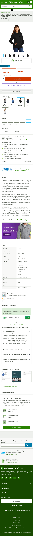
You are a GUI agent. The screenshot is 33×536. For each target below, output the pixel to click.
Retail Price (20, 70)
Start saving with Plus (11, 454)
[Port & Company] (7, 169)
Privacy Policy (20, 324)
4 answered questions (14, 20)
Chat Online (9, 510)
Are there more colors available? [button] (12, 349)
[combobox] (16, 6)
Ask (28, 317)
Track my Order (17, 505)
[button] (5, 55)
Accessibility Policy (16, 525)
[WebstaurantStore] (16, 468)
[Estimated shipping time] (26, 139)
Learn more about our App (12, 462)
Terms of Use (12, 324)
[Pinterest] (18, 478)
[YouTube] (6, 478)
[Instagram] (2, 478)
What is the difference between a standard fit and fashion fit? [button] (15, 360)
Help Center (16, 501)
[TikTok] (14, 478)
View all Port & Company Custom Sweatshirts (22, 169)
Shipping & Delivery (23, 510)
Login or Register (16, 427)
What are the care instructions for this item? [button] (15, 354)
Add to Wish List (16, 91)
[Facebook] (10, 478)
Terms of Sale (16, 517)
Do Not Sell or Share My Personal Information (16, 527)
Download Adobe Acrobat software (9, 386)
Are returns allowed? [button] (9, 331)
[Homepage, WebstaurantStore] (16, 2)
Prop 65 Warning (22, 220)
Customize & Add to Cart (18, 85)
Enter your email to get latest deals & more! (14, 441)
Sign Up (28, 445)
